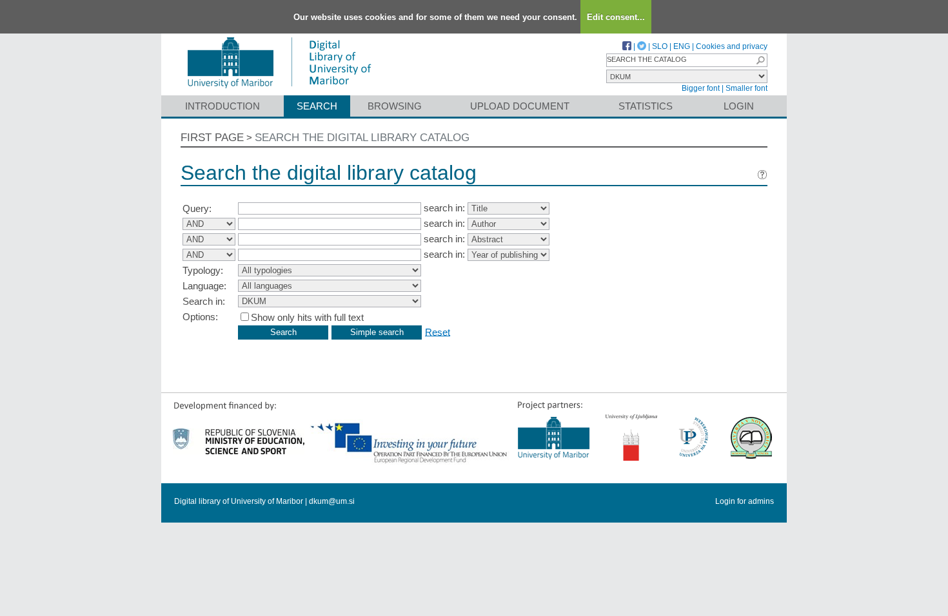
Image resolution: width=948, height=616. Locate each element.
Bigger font (701, 88)
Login (739, 106)
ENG (681, 46)
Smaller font (746, 88)
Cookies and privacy (731, 46)
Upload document (519, 106)
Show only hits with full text (307, 317)
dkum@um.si (332, 501)
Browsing (395, 106)
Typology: (203, 270)
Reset (437, 331)
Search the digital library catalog (362, 137)
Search (317, 106)
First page (212, 137)
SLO (659, 46)
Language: (204, 285)
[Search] (760, 60)
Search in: (204, 301)
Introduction (222, 106)
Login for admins (744, 501)
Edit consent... (616, 17)
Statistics (645, 106)
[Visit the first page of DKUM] (279, 89)
